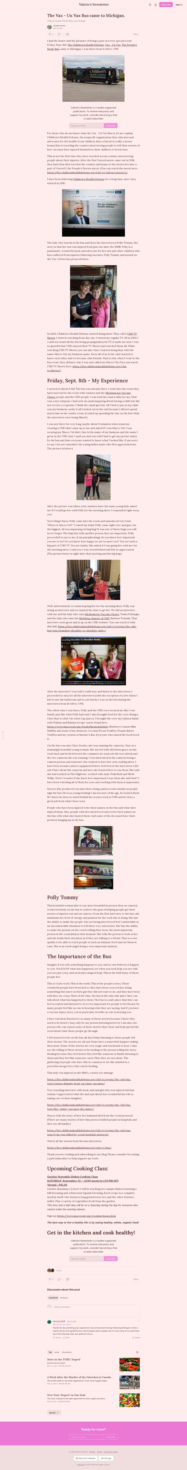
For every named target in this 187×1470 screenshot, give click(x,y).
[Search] (150, 4)
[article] (93, 1364)
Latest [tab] (56, 1352)
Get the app (106, 1458)
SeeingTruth (58, 1321)
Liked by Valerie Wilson (63, 1324)
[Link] (44, 380)
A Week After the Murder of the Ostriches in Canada (79, 1377)
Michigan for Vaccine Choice (102, 614)
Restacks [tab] (64, 1298)
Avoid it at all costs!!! (56, 1363)
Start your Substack (87, 1458)
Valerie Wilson (59, 26)
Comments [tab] (53, 1298)
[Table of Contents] (3, 735)
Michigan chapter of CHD (94, 618)
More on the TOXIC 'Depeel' (64, 1359)
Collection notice (111, 1452)
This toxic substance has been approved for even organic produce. (76, 1398)
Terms (99, 1452)
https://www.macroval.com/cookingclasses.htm (86, 1215)
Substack (81, 1464)
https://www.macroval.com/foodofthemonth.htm (77, 726)
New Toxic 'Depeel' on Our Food (66, 1395)
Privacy (92, 1452)
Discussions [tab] (66, 1352)
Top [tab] (50, 1352)
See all (52, 1412)
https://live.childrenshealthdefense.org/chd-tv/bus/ (79, 1147)
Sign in (179, 4)
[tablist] (58, 1297)
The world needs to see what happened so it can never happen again (77, 1380)
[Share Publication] (155, 4)
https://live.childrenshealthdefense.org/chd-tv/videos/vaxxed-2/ (87, 172)
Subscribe (166, 4)
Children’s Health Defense (88, 179)
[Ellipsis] (138, 1321)
